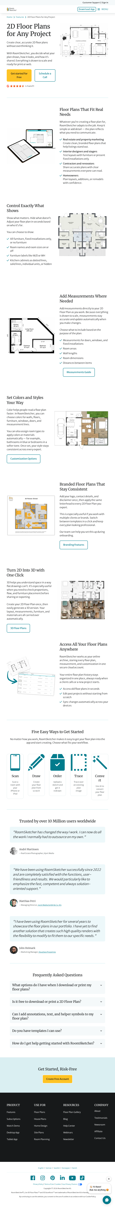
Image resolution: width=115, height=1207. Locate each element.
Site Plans (39, 1132)
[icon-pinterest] (52, 1178)
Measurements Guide (79, 372)
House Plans (40, 1119)
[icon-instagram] (42, 1178)
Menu (105, 9)
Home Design (40, 1125)
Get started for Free (19, 75)
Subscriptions (13, 1119)
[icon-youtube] (72, 1178)
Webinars (68, 1132)
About (97, 1111)
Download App (87, 9)
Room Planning (42, 1139)
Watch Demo (13, 1125)
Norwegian (66, 1168)
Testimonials (100, 1118)
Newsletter (68, 1139)
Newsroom (99, 1124)
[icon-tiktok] (82, 1178)
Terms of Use (49, 1184)
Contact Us (99, 1138)
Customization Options (23, 458)
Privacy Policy (38, 1184)
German (49, 1168)
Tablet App (12, 1139)
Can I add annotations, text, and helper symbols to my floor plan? (53, 1016)
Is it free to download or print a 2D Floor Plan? (46, 1002)
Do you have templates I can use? (37, 1031)
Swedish (57, 1168)
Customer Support (91, 3)
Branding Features (73, 544)
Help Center (69, 1125)
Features (11, 1112)
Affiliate (98, 1131)
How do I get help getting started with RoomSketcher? (53, 1043)
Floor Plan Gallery (72, 1112)
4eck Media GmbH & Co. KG (49, 905)
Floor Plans (39, 1112)
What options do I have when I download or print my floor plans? (51, 987)
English (41, 1168)
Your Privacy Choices (69, 1184)
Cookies (58, 1184)
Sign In (105, 3)
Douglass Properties (47, 952)
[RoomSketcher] (11, 9)
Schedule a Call (45, 75)
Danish (74, 1168)
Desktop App (13, 1132)
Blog (65, 1119)
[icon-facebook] (32, 1178)
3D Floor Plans (18, 628)
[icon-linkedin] (62, 1178)
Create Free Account (57, 1079)
